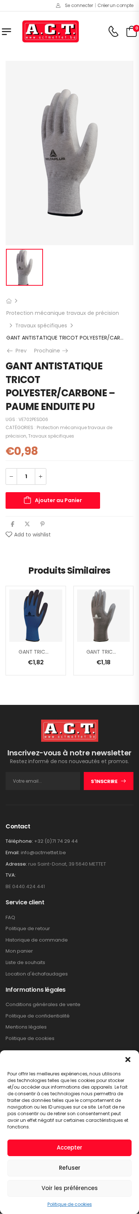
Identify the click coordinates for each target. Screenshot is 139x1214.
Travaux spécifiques (41, 325)
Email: (13, 852)
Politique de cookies (69, 1204)
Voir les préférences (70, 1188)
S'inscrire (104, 781)
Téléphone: (19, 841)
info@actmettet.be (43, 852)
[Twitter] (27, 524)
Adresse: (16, 863)
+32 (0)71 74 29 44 (56, 841)
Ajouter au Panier (58, 500)
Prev (18, 350)
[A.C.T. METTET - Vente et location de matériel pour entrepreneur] (50, 31)
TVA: (11, 875)
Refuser (69, 1168)
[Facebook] (12, 524)
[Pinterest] (42, 524)
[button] (128, 1059)
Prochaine (51, 350)
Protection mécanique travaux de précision (62, 313)
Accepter (69, 1147)
